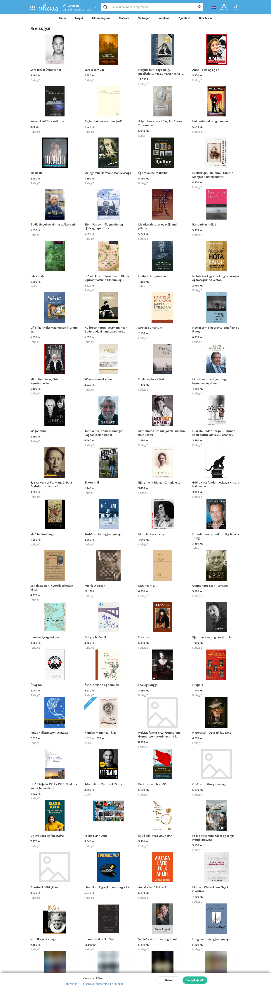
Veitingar (144, 18)
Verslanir (164, 18)
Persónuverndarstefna (95, 984)
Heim (62, 18)
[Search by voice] (199, 7)
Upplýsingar (71, 984)
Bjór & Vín (205, 18)
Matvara (124, 18)
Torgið (79, 18)
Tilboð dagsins (101, 18)
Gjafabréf (184, 18)
